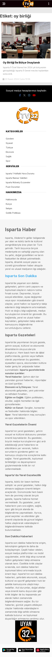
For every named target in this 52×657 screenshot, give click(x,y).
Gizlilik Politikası (13, 213)
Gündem (10, 138)
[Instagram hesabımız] (29, 95)
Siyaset (9, 143)
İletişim (9, 208)
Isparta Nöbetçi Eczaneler (18, 182)
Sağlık (9, 156)
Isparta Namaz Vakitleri (16, 178)
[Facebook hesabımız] (20, 95)
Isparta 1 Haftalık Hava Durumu (20, 173)
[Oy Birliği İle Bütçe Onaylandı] (26, 57)
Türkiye (9, 147)
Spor (8, 161)
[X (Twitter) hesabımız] (24, 95)
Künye (9, 204)
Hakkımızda (11, 199)
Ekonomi (10, 152)
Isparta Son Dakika (21, 276)
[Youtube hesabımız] (34, 95)
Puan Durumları (13, 187)
